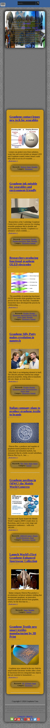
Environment (25, 239)
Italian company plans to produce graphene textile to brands (25, 411)
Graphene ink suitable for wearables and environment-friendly (23, 187)
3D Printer (28, 683)
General (32, 243)
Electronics (26, 28)
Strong (35, 463)
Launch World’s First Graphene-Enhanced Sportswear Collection (23, 558)
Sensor (23, 391)
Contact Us (21, 716)
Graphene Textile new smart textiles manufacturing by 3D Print (23, 631)
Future (23, 389)
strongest (27, 23)
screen (19, 317)
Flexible (33, 239)
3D (23, 683)
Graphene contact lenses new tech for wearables (24, 118)
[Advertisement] (25, 92)
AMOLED (23, 536)
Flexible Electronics (19, 241)
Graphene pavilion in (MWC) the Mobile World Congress (22, 483)
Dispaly (35, 536)
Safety (37, 30)
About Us (29, 716)
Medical (23, 167)
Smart (29, 167)
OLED (35, 315)
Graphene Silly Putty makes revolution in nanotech (22, 337)
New (22, 463)
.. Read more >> (13, 161)
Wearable (34, 167)
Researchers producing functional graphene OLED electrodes (23, 261)
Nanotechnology (26, 315)
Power (35, 28)
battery (30, 536)
